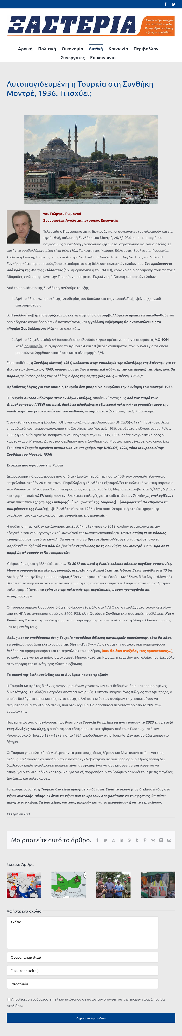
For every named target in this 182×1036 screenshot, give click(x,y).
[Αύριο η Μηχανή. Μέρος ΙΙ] (113, 884)
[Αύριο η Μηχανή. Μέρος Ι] (158, 884)
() (137, 650)
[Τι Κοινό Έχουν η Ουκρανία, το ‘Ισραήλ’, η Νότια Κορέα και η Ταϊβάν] (24, 884)
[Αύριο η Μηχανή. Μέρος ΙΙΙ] (68, 884)
